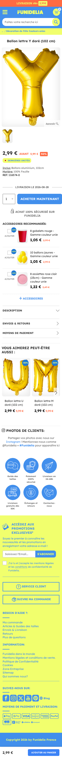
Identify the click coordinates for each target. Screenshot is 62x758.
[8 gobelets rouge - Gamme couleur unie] (22, 236)
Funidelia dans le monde (19, 654)
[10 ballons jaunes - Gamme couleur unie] (22, 258)
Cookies (8, 665)
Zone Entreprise (13, 669)
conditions (21, 566)
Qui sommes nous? (15, 676)
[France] (6, 698)
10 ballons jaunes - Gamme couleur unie (44, 254)
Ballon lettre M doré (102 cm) (44, 402)
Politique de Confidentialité (20, 661)
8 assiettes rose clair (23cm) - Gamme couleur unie (43, 277)
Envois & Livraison (15, 630)
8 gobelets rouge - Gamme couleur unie (44, 232)
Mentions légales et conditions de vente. (29, 657)
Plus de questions (14, 637)
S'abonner (45, 554)
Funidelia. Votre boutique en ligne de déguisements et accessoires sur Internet (30, 12)
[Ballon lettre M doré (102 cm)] (46, 377)
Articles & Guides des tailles (21, 626)
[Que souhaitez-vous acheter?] (5, 12)
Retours (8, 633)
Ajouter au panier (43, 752)
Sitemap (8, 672)
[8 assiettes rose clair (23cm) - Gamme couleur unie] (22, 279)
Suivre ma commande (33, 599)
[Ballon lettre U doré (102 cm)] (16, 377)
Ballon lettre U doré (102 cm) (14, 402)
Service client (33, 586)
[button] (56, 393)
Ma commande (13, 622)
